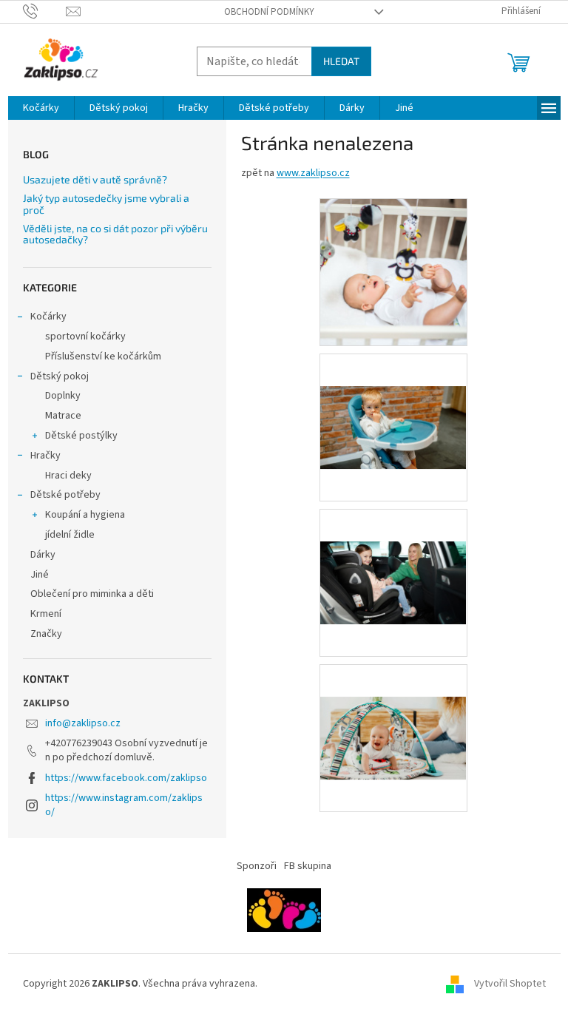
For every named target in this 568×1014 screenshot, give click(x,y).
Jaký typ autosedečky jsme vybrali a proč (106, 203)
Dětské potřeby (65, 494)
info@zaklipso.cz (83, 723)
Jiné (39, 574)
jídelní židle (70, 534)
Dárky (42, 554)
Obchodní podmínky (269, 11)
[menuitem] (41, 108)
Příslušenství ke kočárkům (103, 356)
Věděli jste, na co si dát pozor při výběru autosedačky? (115, 234)
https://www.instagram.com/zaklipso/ (124, 805)
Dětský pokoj (59, 376)
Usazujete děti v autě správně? (95, 179)
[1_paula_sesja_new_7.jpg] (393, 706)
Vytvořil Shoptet (510, 983)
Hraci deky (68, 475)
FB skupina (307, 866)
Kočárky (48, 316)
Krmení (45, 613)
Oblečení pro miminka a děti (92, 594)
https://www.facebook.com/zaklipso (126, 778)
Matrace (63, 415)
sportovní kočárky (85, 336)
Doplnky (63, 395)
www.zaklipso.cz (313, 173)
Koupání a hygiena (85, 514)
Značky (46, 633)
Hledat (341, 61)
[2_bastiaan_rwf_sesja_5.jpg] (393, 551)
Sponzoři (257, 866)
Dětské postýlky (81, 435)
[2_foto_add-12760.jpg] (393, 272)
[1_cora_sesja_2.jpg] (393, 395)
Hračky (45, 455)
